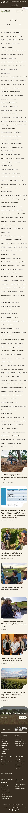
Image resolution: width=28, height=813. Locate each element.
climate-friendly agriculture (7, 158)
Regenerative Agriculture (7, 358)
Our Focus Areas (18, 739)
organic (18, 328)
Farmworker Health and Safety (8, 236)
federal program (5, 243)
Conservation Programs (7, 165)
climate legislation (17, 136)
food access (24, 243)
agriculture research (21, 62)
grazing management (6, 258)
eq (17, 206)
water (8, 428)
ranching (13, 354)
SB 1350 (13, 373)
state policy (3, 398)
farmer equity (9, 217)
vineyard (3, 428)
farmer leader (4, 221)
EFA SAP (3, 199)
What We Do (4, 741)
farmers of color (14, 225)
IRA (16, 276)
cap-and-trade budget (6, 110)
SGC (20, 380)
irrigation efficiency (5, 280)
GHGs (25, 247)
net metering (16, 321)
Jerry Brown (15, 280)
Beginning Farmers (9, 80)
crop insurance (4, 184)
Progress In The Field (19, 741)
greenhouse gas (17, 258)
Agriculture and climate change (8, 58)
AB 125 (14, 36)
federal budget (8, 239)
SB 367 (8, 376)
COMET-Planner (20, 158)
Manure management (6, 295)
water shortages (5, 435)
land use (22, 280)
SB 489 (13, 376)
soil (25, 387)
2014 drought (16, 32)
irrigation (21, 276)
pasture (10, 336)
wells (14, 439)
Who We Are (4, 739)
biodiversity (22, 80)
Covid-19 (3, 180)
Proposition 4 (20, 350)
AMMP (25, 77)
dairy (2, 188)
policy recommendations (7, 343)
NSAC (2, 324)
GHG (20, 247)
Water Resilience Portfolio (18, 432)
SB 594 (19, 376)
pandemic (3, 336)
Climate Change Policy (6, 132)
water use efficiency (6, 439)
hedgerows (3, 273)
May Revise (16, 295)
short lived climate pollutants (7, 384)
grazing (14, 254)
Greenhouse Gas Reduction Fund (9, 262)
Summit (16, 402)
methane (3, 299)
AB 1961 (3, 40)
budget (9, 84)
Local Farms (22, 287)
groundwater (22, 262)
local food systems (12, 291)
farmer (2, 217)
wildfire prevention (10, 443)
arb (2, 80)
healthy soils (23, 265)
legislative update (15, 284)
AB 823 (13, 43)
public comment (5, 354)
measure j (23, 295)
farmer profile (13, 221)
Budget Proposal (17, 84)
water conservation (5, 432)
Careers (3, 751)
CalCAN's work (4, 91)
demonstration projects (6, 191)
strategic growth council (7, 402)
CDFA (25, 117)
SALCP (7, 373)
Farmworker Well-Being (20, 788)
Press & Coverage (5, 749)
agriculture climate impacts (7, 62)
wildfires (19, 443)
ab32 (18, 43)
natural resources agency (7, 317)
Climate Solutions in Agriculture (8, 151)
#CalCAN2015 (7, 32)
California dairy (4, 99)
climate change (4, 125)
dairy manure (8, 188)
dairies (24, 184)
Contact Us (3, 753)
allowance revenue (5, 73)
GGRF (15, 247)
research (3, 361)
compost (3, 162)
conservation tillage (5, 173)
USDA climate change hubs (7, 424)
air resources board (13, 69)
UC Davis (19, 421)
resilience (9, 361)
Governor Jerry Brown (16, 250)
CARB (15, 110)
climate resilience (5, 143)
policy (22, 339)
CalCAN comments (5, 88)
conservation (17, 162)
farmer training (4, 225)
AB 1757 (20, 36)
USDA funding (19, 424)
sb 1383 (19, 373)
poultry (9, 347)
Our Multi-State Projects (6, 762)
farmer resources (22, 221)
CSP (20, 184)
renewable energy (19, 358)
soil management (19, 391)
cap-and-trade (13, 106)
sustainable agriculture (6, 413)
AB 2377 (21, 40)
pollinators (3, 347)
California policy (14, 99)
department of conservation (7, 195)
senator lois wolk (13, 380)
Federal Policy (4, 764)
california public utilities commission (9, 102)
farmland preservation (19, 228)
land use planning (5, 284)
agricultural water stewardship (8, 54)
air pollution (3, 69)
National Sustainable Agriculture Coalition (11, 306)
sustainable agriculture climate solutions (10, 417)
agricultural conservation (7, 51)
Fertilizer (13, 243)
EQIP (21, 206)
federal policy (17, 239)
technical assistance (6, 421)
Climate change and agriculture (17, 125)
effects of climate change (13, 199)
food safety (3, 247)
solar (13, 395)
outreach (24, 332)
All (1, 32)
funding (10, 247)
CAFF (24, 84)
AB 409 (8, 43)
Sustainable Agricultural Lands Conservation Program (14, 406)
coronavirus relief (5, 176)
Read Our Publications (20, 762)
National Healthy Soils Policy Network (10, 302)
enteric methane (15, 202)
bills (17, 80)
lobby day (15, 287)
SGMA (25, 380)
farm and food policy (6, 213)
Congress (9, 162)
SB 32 (2, 376)
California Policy (4, 760)
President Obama (5, 350)
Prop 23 (13, 350)
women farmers (14, 447)
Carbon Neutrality (5, 117)
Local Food (3, 291)
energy (23, 199)
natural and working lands (7, 310)
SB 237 (25, 373)
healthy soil (3, 265)
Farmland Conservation (6, 796)
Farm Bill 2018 (21, 213)
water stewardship (15, 435)
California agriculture (15, 91)
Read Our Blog (18, 760)
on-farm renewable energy (7, 328)
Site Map (12, 807)
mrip (8, 299)
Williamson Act (4, 447)
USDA (24, 421)
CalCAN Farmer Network (20, 743)
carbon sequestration (17, 117)
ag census (10, 47)
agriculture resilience (6, 65)
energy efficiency (5, 202)
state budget (19, 395)
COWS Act (16, 180)
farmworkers (21, 236)
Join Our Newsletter (19, 764)
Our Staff (3, 747)
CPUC (22, 180)
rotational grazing (22, 365)
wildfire (2, 443)
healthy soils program (18, 269)
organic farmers (16, 332)
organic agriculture (5, 332)
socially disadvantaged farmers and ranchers (12, 387)
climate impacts (17, 132)
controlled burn (16, 173)
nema (16, 317)
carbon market (4, 114)
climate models (14, 139)
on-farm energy (10, 324)
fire (18, 243)
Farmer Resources (19, 745)
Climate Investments (6, 136)
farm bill (14, 213)
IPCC (12, 276)
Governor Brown (5, 250)
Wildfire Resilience (5, 798)
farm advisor (20, 210)
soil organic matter (5, 395)
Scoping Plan (4, 380)
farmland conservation (6, 228)
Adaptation (3, 47)
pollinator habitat (19, 343)
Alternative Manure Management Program (11, 77)
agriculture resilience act (19, 65)
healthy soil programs (13, 265)
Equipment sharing (5, 210)
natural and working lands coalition (9, 313)
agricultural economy (20, 51)
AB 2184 (15, 40)
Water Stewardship (5, 790)
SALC (2, 373)
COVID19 (9, 180)
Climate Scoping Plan (16, 143)
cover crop (14, 176)
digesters (18, 195)
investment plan (5, 276)
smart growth (20, 384)
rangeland (19, 354)
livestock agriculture (6, 287)
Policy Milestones (5, 743)
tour (14, 421)
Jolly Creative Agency (22, 807)
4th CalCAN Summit (6, 36)
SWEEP (24, 417)
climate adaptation (22, 121)
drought (25, 195)
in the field (10, 273)
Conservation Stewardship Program (9, 169)
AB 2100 (9, 40)
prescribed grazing (17, 347)
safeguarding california (17, 369)
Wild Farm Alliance (21, 439)
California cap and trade (17, 95)
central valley (4, 121)
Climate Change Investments (8, 128)
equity (13, 210)
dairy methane (17, 188)
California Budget (5, 95)
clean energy (12, 121)
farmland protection (5, 232)
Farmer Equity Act (19, 217)
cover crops (21, 176)
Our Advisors (4, 745)
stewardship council (13, 398)
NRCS (22, 321)
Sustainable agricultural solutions (9, 410)
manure (21, 291)
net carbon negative (6, 321)
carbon (20, 110)
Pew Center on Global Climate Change (10, 339)
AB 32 (2, 43)
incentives (17, 273)
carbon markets (14, 114)
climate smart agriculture (17, 147)
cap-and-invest (4, 106)
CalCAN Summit (16, 88)
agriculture (20, 54)
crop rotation (13, 184)
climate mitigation (5, 139)
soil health (10, 391)
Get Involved (19, 11)
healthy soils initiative (6, 269)
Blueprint (3, 84)
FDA (2, 239)
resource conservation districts (8, 365)
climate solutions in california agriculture (10, 154)
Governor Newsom (5, 254)
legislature (24, 284)
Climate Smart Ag (5, 147)
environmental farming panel (8, 206)
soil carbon (3, 391)
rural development (5, 369)
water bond (14, 428)
